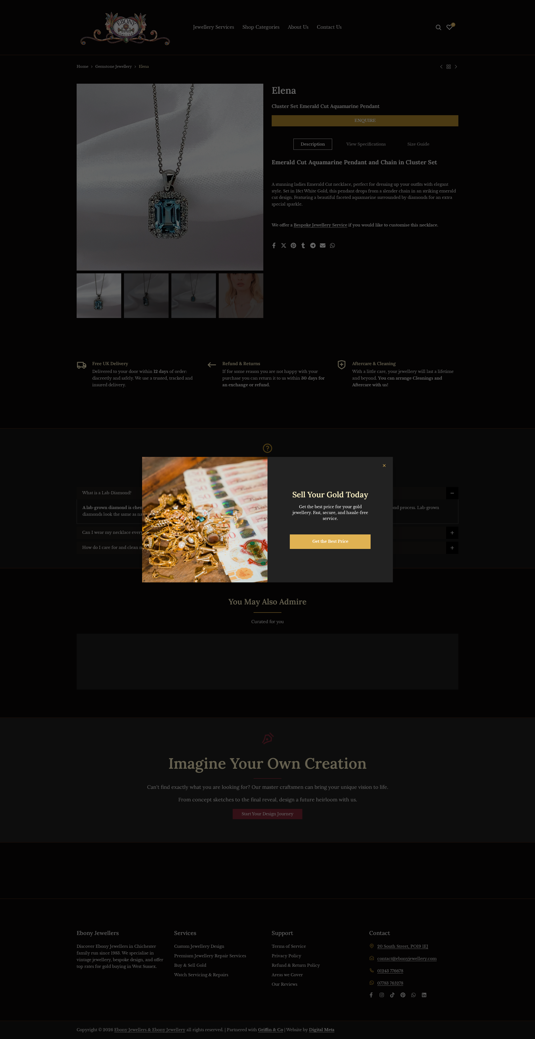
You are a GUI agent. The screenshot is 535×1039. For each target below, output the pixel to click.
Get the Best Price (330, 541)
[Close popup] (384, 465)
